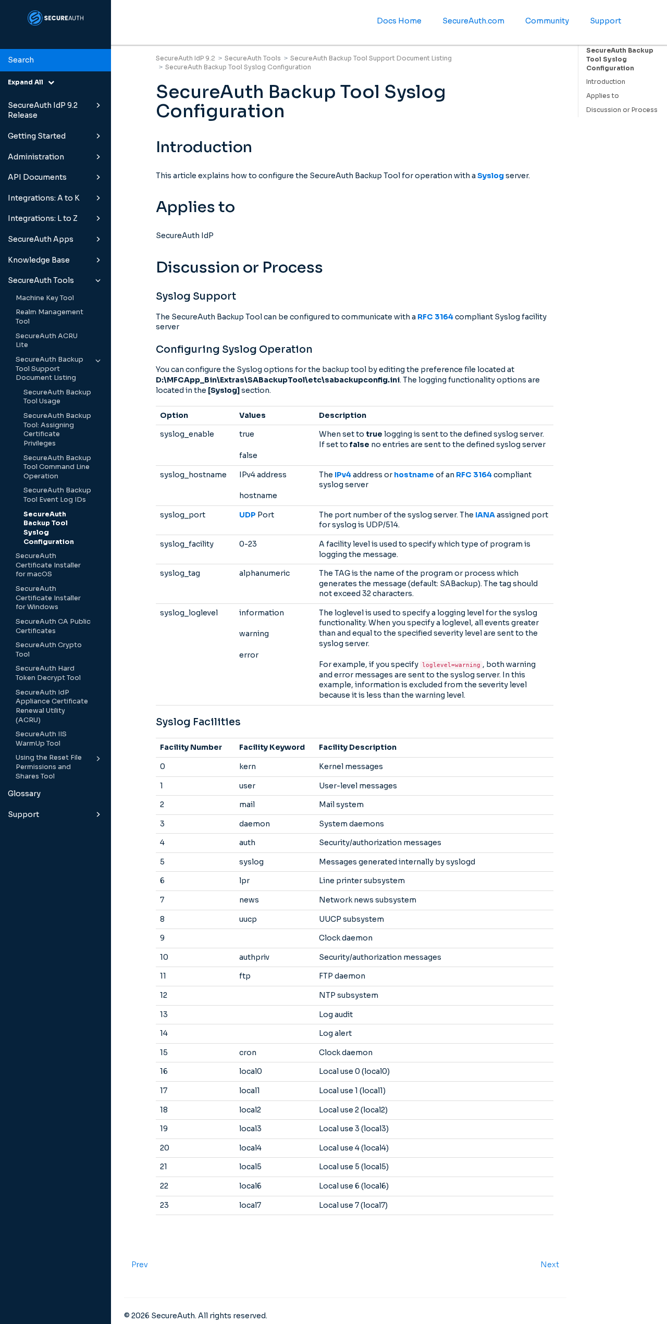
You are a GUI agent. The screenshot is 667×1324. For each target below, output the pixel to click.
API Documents (37, 177)
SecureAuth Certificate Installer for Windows (48, 598)
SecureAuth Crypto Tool (49, 650)
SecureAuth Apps (40, 239)
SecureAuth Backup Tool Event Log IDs (57, 495)
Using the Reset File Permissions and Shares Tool (49, 766)
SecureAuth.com (473, 21)
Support (23, 814)
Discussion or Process (622, 110)
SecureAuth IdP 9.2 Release (43, 110)
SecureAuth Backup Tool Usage (57, 397)
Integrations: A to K (44, 198)
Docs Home (399, 21)
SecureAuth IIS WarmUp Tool (41, 739)
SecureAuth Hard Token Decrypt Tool (48, 673)
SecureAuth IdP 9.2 (185, 58)
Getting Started (37, 136)
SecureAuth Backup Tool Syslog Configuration (48, 528)
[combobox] (55, 60)
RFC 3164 (435, 316)
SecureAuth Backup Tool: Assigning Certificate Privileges (57, 430)
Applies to (602, 96)
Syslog (490, 175)
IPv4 (343, 474)
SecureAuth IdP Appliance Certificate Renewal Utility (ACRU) (52, 706)
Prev (139, 1264)
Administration (36, 157)
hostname (414, 474)
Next (549, 1264)
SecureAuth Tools (41, 280)
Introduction (605, 81)
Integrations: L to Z (43, 218)
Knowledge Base (39, 260)
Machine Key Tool (45, 298)
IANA (485, 514)
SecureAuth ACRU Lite (47, 341)
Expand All (28, 82)
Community (547, 21)
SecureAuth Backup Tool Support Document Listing (49, 368)
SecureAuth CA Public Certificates (53, 626)
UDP (247, 514)
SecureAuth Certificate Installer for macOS (48, 565)
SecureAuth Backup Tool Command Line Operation (57, 467)
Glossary (24, 793)
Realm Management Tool (49, 317)
